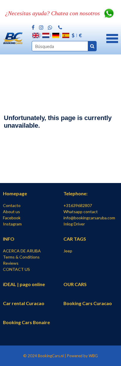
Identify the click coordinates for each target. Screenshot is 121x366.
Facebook (12, 217)
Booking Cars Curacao (87, 303)
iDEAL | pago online (24, 284)
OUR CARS (75, 284)
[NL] (45, 35)
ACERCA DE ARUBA (22, 250)
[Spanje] (65, 35)
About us (11, 211)
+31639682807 (77, 205)
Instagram (12, 223)
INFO (8, 239)
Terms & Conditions (21, 256)
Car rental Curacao (23, 303)
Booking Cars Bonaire (26, 322)
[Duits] (55, 35)
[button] (112, 38)
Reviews (11, 263)
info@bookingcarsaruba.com (89, 217)
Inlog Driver (74, 223)
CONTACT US (16, 269)
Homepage (15, 193)
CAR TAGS (74, 239)
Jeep (67, 250)
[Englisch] (35, 35)
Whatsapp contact (80, 211)
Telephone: (75, 193)
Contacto (12, 205)
